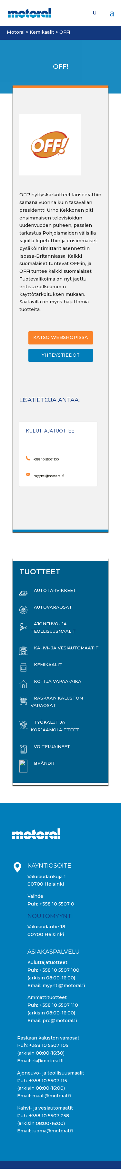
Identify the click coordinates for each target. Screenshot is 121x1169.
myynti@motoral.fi (64, 985)
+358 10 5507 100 (59, 970)
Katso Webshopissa (60, 337)
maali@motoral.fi (51, 1096)
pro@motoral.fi (60, 1020)
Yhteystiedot (61, 355)
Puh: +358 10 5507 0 (50, 904)
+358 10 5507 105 (48, 1045)
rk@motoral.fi (48, 1061)
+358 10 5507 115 (48, 1081)
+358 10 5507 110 (58, 1005)
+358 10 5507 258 (49, 1116)
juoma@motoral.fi (52, 1131)
